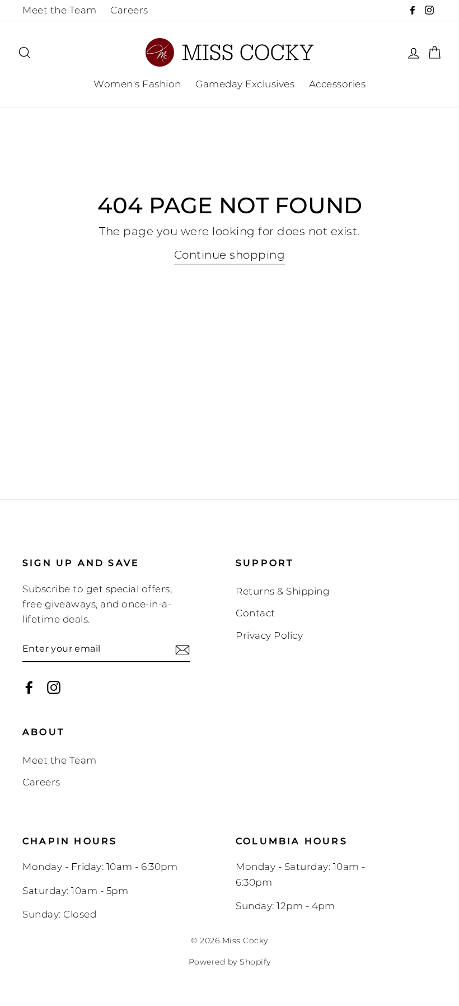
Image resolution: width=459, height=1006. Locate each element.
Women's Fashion (137, 84)
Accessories (337, 84)
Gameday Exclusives (244, 84)
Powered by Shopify (230, 962)
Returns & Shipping (283, 591)
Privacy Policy (269, 635)
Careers (129, 10)
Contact (255, 613)
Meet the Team (59, 10)
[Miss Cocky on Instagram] (53, 686)
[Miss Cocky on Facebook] (29, 686)
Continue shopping (229, 254)
